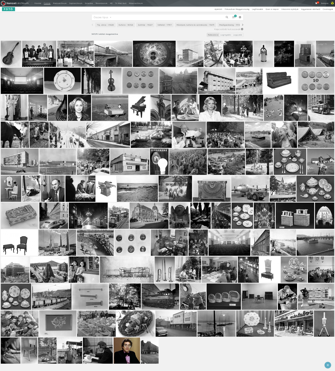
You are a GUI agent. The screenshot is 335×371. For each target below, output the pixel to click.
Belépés (324, 3)
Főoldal (38, 3)
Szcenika (89, 3)
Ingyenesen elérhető (310, 9)
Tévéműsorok (101, 3)
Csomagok (328, 9)
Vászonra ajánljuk (289, 9)
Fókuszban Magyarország (237, 9)
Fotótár (47, 3)
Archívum (18, 3)
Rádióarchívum (60, 3)
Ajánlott (218, 9)
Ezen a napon (272, 9)
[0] (316, 3)
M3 (111, 3)
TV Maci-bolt (120, 3)
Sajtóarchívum (75, 3)
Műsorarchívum (136, 3)
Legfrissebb (257, 9)
